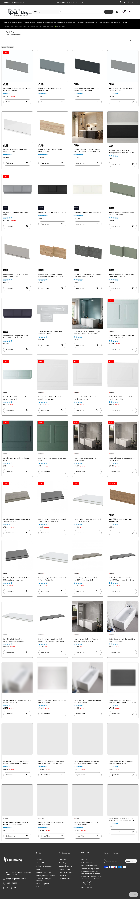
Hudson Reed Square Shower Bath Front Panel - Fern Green (121, 276)
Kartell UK (62, 876)
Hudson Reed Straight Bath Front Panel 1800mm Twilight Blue (15, 337)
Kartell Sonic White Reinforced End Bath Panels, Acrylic (122, 640)
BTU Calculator (87, 862)
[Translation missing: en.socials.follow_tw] (8, 888)
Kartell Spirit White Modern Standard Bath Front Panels (87, 701)
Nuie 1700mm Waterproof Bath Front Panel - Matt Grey (123, 89)
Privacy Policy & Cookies (45, 876)
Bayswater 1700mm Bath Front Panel (52, 213)
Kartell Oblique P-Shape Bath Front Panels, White (122, 459)
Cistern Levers (64, 869)
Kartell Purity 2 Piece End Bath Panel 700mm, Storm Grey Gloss (52, 520)
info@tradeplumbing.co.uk (16, 879)
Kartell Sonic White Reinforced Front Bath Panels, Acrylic (17, 701)
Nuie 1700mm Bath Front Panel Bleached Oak (50, 150)
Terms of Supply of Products (43, 880)
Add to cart (10, 102)
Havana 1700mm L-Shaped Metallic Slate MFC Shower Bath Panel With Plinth (87, 150)
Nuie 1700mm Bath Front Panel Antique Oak (120, 520)
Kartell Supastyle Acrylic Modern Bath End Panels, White (121, 762)
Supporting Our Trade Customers (89, 883)
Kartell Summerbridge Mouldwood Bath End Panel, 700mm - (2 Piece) (122, 701)
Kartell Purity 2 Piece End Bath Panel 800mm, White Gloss (52, 579)
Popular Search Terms (44, 872)
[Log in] (117, 12)
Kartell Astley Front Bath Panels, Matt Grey (52, 459)
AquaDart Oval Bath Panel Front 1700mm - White (50, 333)
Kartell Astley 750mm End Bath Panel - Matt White (85, 398)
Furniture (62, 860)
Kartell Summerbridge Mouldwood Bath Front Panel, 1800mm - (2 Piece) (86, 762)
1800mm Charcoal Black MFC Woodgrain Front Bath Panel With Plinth (121, 152)
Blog (38, 869)
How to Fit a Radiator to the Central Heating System (91, 878)
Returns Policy (41, 887)
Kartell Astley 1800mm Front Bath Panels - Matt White (15, 398)
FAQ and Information (89, 866)
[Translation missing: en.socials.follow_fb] (4, 888)
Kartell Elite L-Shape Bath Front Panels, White (85, 459)
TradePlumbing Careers (90, 869)
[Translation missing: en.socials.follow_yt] (15, 888)
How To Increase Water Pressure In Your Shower (90, 873)
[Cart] (130, 12)
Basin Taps (63, 863)
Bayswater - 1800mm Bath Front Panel (15, 214)
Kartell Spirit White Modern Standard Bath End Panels (52, 701)
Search (108, 12)
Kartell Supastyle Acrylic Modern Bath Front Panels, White (15, 823)
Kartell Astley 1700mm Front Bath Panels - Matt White (121, 337)
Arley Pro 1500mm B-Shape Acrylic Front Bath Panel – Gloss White (87, 333)
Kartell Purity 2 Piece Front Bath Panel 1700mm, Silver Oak (85, 579)
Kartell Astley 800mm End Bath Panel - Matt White (120, 398)
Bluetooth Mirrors (65, 866)
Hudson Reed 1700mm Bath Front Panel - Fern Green (121, 214)
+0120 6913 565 (11, 883)
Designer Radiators (66, 872)
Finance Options (42, 884)
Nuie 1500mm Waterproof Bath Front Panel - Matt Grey (17, 89)
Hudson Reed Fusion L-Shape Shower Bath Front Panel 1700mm (88, 276)
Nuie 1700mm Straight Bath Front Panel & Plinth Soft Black (86, 89)
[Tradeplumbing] (19, 12)
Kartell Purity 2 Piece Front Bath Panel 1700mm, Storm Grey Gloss (121, 579)
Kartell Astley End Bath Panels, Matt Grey (16, 459)
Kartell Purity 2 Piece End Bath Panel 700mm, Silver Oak (17, 520)
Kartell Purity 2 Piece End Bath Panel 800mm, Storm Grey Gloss (17, 579)
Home (8, 35)
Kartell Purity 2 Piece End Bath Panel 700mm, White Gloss (87, 520)
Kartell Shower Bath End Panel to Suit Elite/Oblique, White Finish (88, 640)
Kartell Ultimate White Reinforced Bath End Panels (51, 823)
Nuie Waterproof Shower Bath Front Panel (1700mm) (16, 150)
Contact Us (40, 863)
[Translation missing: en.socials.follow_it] (11, 888)
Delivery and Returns (44, 866)
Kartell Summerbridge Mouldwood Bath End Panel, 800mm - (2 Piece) (16, 762)
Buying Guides (86, 887)
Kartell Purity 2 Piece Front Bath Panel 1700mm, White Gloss (15, 640)
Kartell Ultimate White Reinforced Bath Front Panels (86, 823)
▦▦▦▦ (10, 47)
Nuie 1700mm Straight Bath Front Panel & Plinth (51, 89)
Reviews (84, 859)
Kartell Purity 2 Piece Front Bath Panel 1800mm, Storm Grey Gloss (51, 640)
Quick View (10, 472)
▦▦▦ (4, 47)
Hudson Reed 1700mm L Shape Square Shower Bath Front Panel (50, 276)
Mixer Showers (64, 879)
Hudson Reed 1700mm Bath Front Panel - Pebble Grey (16, 276)
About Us (39, 860)
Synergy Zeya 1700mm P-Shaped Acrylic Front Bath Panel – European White (122, 819)
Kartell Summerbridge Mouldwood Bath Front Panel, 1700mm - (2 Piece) (51, 762)
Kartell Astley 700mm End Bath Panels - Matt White (50, 398)
